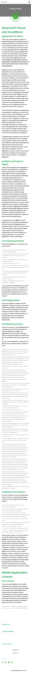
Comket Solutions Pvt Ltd (18, 670)
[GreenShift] (4, 2)
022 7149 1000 (7, 631)
